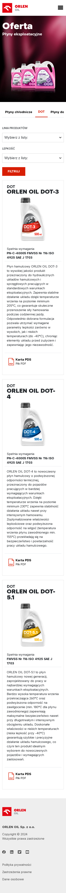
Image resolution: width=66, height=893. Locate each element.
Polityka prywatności (16, 865)
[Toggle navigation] (60, 8)
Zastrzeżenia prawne (17, 872)
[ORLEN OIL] (14, 811)
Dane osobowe (13, 879)
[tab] (18, 112)
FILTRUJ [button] (14, 171)
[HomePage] (15, 8)
